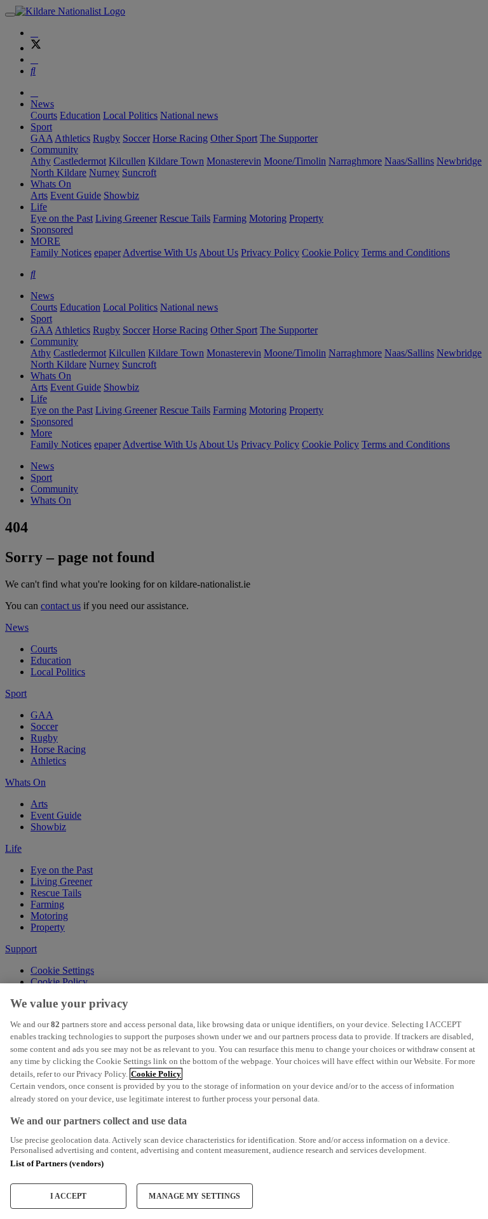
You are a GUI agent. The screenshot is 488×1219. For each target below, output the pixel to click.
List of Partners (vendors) (57, 1163)
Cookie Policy (156, 1074)
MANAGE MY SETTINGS (194, 1196)
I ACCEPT (68, 1196)
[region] (244, 1101)
